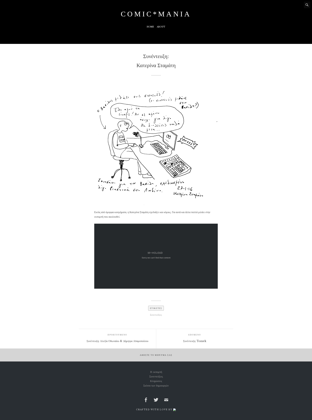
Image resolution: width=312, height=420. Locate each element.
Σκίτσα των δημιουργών (156, 385)
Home (150, 27)
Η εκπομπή (156, 372)
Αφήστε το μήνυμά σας (156, 355)
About (161, 27)
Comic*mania (156, 14)
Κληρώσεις (156, 381)
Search (307, 5)
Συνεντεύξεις (156, 314)
